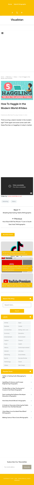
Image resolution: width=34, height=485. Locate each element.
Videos (14, 201)
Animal (6, 322)
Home (10, 4)
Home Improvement (23, 347)
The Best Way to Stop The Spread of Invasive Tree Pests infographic (13, 389)
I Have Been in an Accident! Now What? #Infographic (14, 412)
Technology (7, 362)
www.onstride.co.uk (15, 196)
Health (20, 344)
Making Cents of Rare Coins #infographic (15, 417)
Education (21, 333)
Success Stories (22, 358)
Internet (6, 351)
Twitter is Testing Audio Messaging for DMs (14, 376)
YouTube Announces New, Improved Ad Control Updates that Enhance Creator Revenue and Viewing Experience (16, 268)
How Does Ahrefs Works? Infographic (14, 400)
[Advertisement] (17, 53)
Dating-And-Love (23, 330)
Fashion (6, 340)
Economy (6, 333)
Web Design (21, 365)
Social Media (21, 354)
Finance (20, 340)
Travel (20, 362)
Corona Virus (7, 330)
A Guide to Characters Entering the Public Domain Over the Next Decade (15, 406)
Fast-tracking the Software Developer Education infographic (14, 395)
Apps (19, 322)
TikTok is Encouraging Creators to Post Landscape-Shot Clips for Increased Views (14, 253)
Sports (6, 358)
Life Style (20, 351)
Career (20, 326)
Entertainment (8, 337)
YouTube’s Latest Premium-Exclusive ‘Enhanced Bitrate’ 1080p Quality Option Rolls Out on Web (16, 285)
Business (6, 326)
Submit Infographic (20, 4)
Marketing (5, 201)
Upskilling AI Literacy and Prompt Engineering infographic (12, 383)
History (6, 347)
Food (5, 344)
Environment (21, 337)
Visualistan (21, 478)
